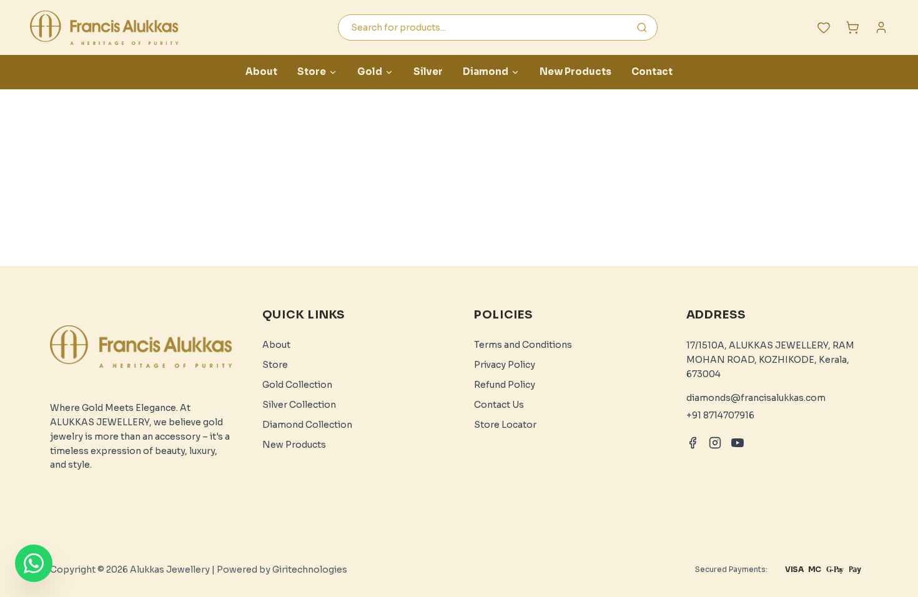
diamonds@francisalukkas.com (756, 397)
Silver (428, 71)
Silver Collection (299, 404)
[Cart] (852, 27)
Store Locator (505, 424)
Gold (369, 71)
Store (311, 71)
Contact (652, 71)
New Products (575, 71)
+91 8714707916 (720, 415)
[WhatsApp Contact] (33, 563)
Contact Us (499, 404)
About (261, 71)
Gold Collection (297, 384)
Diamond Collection (307, 424)
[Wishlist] (824, 27)
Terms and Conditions (523, 344)
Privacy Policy (504, 364)
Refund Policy (504, 384)
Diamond (485, 71)
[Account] (881, 27)
